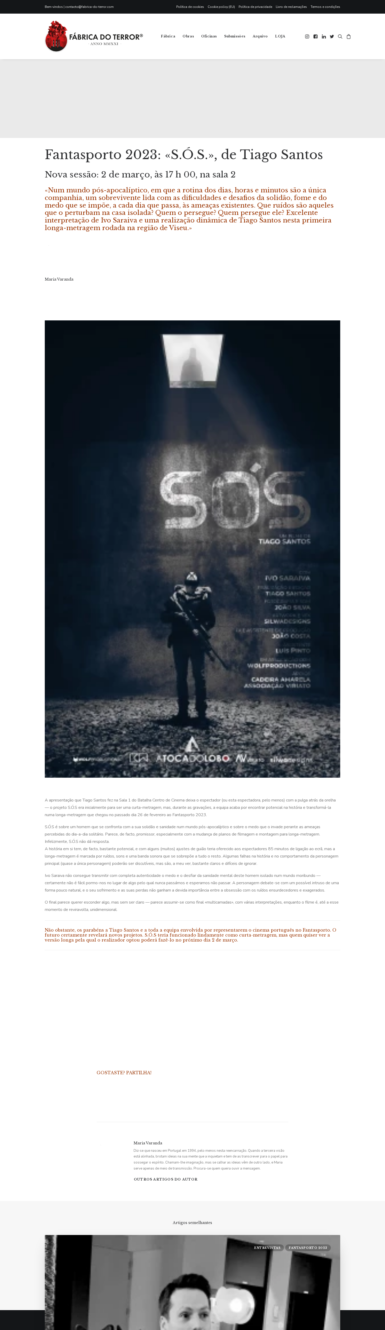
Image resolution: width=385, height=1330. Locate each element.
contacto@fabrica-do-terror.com (89, 7)
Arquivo (260, 36)
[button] (307, 36)
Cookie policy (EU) (221, 7)
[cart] (347, 36)
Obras (188, 36)
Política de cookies (190, 7)
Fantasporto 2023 (308, 1248)
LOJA (280, 36)
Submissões (234, 36)
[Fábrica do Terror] (94, 36)
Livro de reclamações (291, 7)
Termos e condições (325, 7)
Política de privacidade (255, 7)
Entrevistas (267, 1248)
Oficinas (209, 36)
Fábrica (168, 36)
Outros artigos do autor (166, 1179)
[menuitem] (191, 7)
